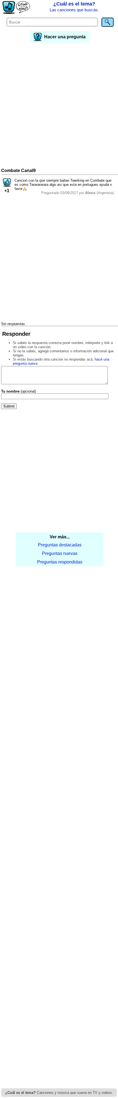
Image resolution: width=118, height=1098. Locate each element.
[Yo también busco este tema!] (7, 185)
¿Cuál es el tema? (74, 6)
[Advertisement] (59, 106)
